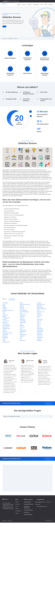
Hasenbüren (39, 314)
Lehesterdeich (6, 323)
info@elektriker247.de (43, 506)
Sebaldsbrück (40, 334)
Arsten (4, 304)
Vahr (21, 339)
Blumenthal (39, 305)
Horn (38, 317)
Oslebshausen (23, 329)
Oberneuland (39, 328)
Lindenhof (39, 323)
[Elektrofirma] (8, 500)
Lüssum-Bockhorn (6, 325)
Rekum (21, 332)
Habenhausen (23, 314)
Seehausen (5, 336)
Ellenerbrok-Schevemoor (8, 310)
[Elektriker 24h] (5, 4)
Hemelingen (22, 316)
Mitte (38, 325)
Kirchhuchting (23, 322)
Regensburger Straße (7, 332)
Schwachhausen (23, 334)
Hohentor (39, 316)
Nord (21, 328)
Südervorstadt (40, 337)
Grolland (39, 313)
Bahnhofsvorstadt (40, 304)
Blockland (22, 305)
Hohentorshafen (6, 317)
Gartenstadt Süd (40, 311)
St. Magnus (39, 336)
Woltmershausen (6, 342)
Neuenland (22, 326)
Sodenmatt (22, 336)
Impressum (10, 520)
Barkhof (4, 305)
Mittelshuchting (6, 326)
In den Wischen (6, 320)
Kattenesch (39, 320)
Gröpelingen (5, 314)
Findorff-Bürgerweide (24, 311)
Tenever (4, 339)
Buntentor (22, 307)
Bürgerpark (22, 308)
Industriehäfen (23, 320)
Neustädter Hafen (6, 328)
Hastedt (4, 316)
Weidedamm (22, 340)
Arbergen (39, 302)
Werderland (39, 340)
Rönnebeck (39, 332)
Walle (4, 340)
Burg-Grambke (40, 307)
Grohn (21, 313)
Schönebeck (5, 334)
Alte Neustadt (5, 302)
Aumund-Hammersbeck (25, 304)
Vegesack (39, 339)
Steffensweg (5, 337)
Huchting (4, 319)
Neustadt (39, 326)
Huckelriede (22, 319)
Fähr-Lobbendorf (23, 310)
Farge (38, 310)
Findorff (4, 311)
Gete (4, 313)
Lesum (21, 323)
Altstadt (21, 302)
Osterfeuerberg (40, 329)
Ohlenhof (4, 329)
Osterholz (5, 331)
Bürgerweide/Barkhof (41, 308)
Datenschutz (5, 520)
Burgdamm (5, 308)
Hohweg (21, 317)
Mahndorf (22, 325)
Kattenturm (5, 322)
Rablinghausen (23, 331)
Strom (21, 337)
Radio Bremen (40, 331)
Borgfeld (4, 307)
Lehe (38, 322)
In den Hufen (39, 319)
